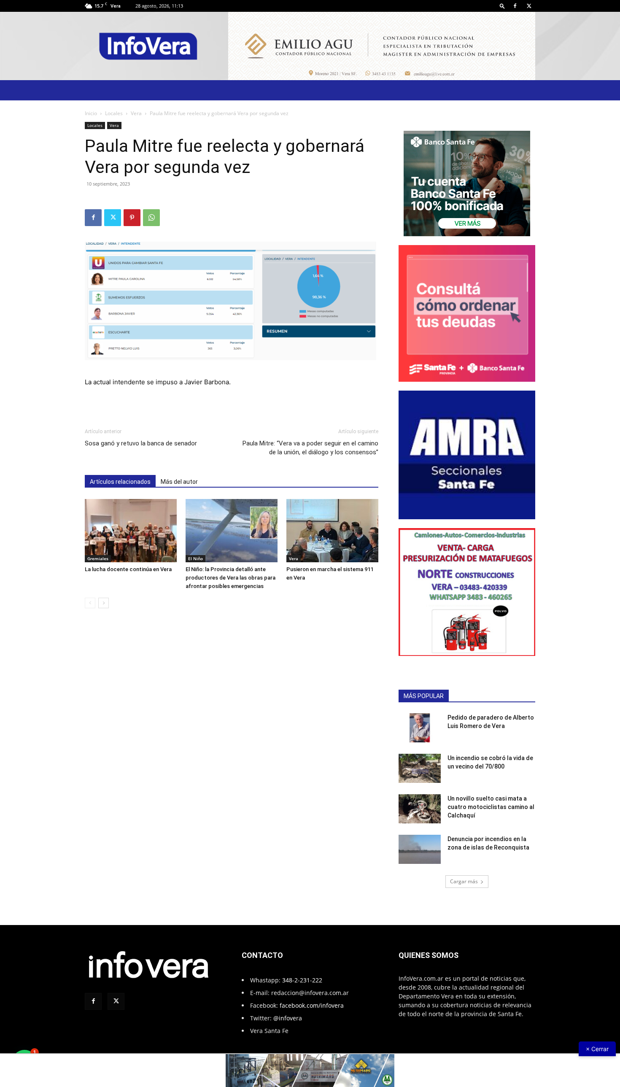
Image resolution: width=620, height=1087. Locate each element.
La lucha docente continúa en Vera (128, 569)
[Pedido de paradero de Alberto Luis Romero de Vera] (420, 727)
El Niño (195, 558)
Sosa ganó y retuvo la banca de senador (141, 443)
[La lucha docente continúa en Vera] (131, 530)
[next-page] (103, 603)
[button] (502, 6)
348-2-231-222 (302, 980)
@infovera (287, 1018)
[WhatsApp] (151, 217)
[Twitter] (529, 6)
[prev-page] (90, 603)
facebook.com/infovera (312, 1005)
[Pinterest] (132, 217)
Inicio (91, 113)
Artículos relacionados (120, 481)
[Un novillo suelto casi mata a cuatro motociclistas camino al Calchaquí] (420, 808)
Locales (114, 113)
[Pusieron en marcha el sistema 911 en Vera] (332, 530)
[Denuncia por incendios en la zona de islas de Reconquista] (420, 849)
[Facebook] (515, 6)
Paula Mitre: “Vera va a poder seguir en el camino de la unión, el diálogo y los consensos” (310, 448)
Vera (136, 113)
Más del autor (179, 481)
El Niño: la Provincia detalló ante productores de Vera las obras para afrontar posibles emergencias (230, 577)
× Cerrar (597, 1048)
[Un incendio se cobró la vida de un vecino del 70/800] (420, 768)
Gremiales (97, 558)
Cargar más (464, 881)
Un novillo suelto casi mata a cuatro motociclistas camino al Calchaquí (490, 807)
